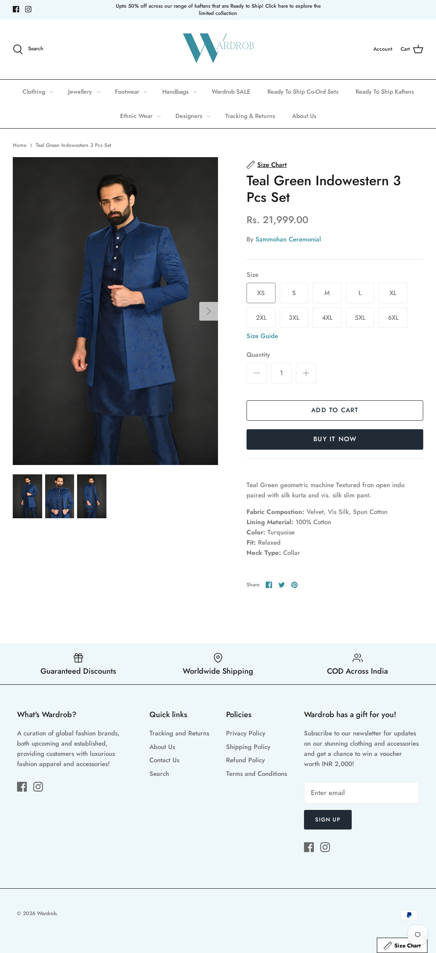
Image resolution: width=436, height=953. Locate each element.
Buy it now (334, 439)
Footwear (127, 91)
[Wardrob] (218, 49)
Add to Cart (335, 410)
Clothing (34, 91)
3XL (294, 317)
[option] (115, 311)
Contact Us (164, 760)
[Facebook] (16, 9)
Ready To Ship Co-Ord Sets (302, 91)
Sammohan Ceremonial (288, 239)
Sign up (328, 819)
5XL (360, 317)
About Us (304, 116)
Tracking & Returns (250, 116)
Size (252, 274)
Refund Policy (245, 760)
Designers (188, 116)
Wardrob (46, 913)
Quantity (258, 354)
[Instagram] (28, 9)
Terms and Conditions (256, 773)
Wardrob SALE (231, 91)
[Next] (208, 311)
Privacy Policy (245, 733)
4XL (327, 317)
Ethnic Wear (136, 116)
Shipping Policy (248, 747)
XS (261, 293)
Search (159, 773)
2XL (261, 317)
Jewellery (80, 91)
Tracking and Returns (179, 733)
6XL (393, 317)
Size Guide (262, 336)
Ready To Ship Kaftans (385, 91)
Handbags (175, 91)
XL (393, 293)
